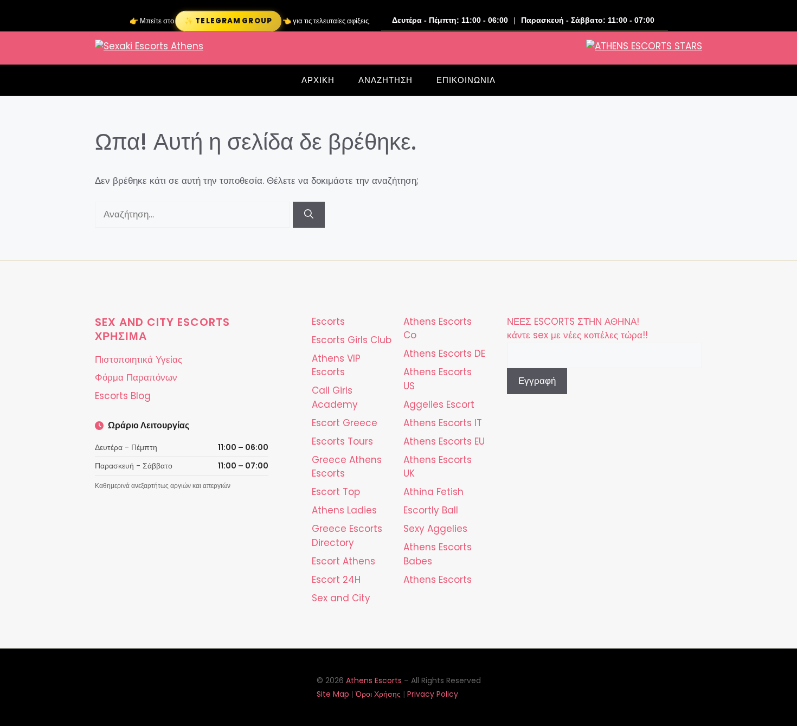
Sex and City (341, 598)
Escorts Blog (123, 395)
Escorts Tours (342, 441)
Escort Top (336, 491)
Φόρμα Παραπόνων (136, 377)
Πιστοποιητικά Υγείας (138, 359)
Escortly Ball (430, 510)
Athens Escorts (437, 579)
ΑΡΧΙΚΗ (318, 80)
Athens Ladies (344, 510)
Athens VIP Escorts (336, 365)
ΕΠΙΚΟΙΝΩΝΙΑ (466, 80)
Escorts (328, 321)
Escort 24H (336, 579)
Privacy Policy (432, 694)
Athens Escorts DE (444, 353)
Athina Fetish (433, 491)
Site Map (333, 694)
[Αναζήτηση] (309, 215)
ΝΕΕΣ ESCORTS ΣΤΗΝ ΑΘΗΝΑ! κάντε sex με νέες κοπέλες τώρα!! (577, 328)
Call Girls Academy (335, 397)
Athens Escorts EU (444, 441)
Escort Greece (344, 422)
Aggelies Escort (438, 404)
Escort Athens (343, 561)
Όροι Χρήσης (378, 694)
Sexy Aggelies (435, 528)
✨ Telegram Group (228, 21)
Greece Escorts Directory (347, 535)
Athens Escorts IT (442, 422)
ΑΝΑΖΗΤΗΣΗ (385, 80)
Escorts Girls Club (351, 339)
